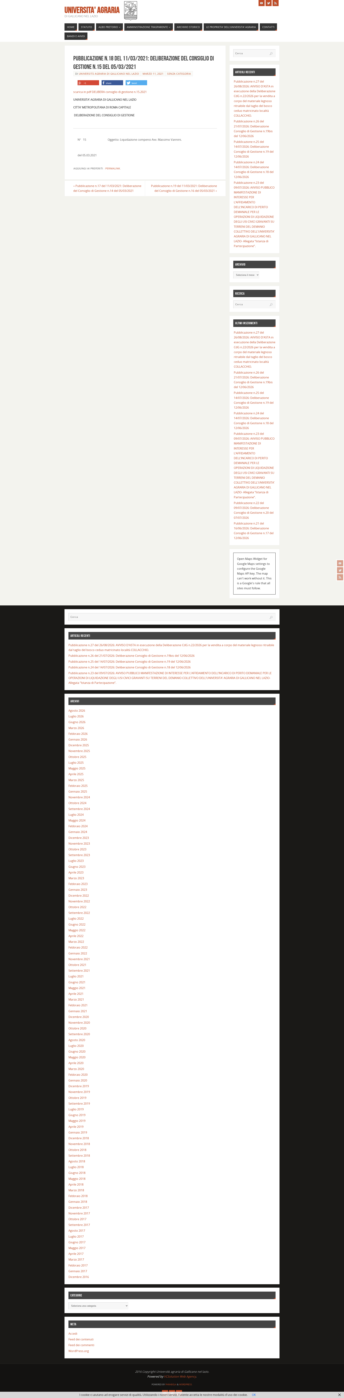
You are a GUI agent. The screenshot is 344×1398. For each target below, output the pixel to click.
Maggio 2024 (76, 820)
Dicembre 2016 (78, 1277)
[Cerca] (271, 53)
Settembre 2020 (79, 1034)
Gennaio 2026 (77, 739)
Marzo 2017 (76, 1259)
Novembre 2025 (79, 751)
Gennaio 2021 (77, 1011)
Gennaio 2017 (77, 1271)
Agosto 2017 (76, 1231)
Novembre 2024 (79, 797)
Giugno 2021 (76, 982)
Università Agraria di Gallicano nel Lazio (109, 73)
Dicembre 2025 (78, 745)
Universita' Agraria (92, 10)
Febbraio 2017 (78, 1265)
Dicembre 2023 (78, 838)
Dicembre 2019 (78, 1086)
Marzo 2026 (76, 728)
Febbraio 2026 (78, 734)
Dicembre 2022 (78, 896)
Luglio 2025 (76, 763)
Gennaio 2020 (77, 1080)
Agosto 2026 (76, 711)
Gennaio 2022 (77, 953)
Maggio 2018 (76, 1179)
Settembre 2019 (79, 1104)
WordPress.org (78, 1351)
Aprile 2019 (75, 1127)
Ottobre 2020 (77, 1028)
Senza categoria (179, 73)
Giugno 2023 (76, 867)
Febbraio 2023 (78, 884)
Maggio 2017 (76, 1248)
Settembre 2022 (79, 913)
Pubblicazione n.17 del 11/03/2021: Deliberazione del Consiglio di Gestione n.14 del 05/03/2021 (107, 188)
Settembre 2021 (79, 971)
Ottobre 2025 (77, 757)
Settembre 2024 (79, 809)
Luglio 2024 (76, 815)
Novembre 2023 (79, 844)
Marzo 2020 (76, 1069)
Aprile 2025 (75, 774)
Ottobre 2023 (77, 849)
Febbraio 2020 (78, 1075)
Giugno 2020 (76, 1051)
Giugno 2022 (76, 924)
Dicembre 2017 (78, 1208)
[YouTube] (340, 563)
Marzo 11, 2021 (153, 73)
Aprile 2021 (75, 994)
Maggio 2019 (76, 1121)
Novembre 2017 (79, 1213)
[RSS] (340, 577)
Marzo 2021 (76, 999)
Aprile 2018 (75, 1184)
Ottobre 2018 (77, 1150)
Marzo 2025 (76, 780)
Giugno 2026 (76, 722)
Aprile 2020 (75, 1063)
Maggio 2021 (76, 988)
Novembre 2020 (79, 1023)
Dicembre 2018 (78, 1138)
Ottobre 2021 (77, 965)
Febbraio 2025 (78, 786)
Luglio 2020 (76, 1046)
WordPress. (185, 1384)
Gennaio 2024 (77, 832)
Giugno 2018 (76, 1173)
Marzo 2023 (76, 878)
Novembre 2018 (79, 1144)
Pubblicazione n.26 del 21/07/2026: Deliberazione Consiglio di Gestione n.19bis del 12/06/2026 (131, 656)
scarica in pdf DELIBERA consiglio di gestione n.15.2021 (110, 92)
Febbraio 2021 (78, 1005)
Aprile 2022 (75, 936)
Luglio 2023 (76, 861)
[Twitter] (340, 570)
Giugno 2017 (76, 1242)
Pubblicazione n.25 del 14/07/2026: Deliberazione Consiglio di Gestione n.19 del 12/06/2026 (129, 662)
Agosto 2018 (76, 1161)
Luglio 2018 (76, 1167)
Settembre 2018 (79, 1156)
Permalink (112, 168)
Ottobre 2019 (77, 1098)
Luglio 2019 (76, 1109)
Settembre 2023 (79, 855)
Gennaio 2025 (77, 791)
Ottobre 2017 (77, 1219)
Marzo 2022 (76, 942)
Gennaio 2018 (77, 1202)
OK (254, 1395)
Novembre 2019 (79, 1092)
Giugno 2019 (76, 1115)
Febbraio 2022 (78, 947)
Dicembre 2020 (78, 1017)
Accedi (72, 1334)
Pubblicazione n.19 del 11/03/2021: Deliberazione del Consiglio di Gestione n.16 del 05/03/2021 (184, 188)
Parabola (171, 1384)
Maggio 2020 (76, 1057)
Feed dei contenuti (81, 1339)
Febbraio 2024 (78, 826)
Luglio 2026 (76, 716)
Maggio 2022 (76, 930)
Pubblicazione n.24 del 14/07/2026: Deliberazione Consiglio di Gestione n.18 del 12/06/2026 (129, 667)
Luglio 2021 (76, 976)
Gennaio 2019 (77, 1132)
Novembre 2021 (79, 959)
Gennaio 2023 (77, 890)
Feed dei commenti (81, 1345)
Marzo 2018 (76, 1190)
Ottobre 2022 (77, 907)
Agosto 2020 (76, 1040)
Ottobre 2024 (77, 803)
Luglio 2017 (76, 1236)
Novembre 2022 (79, 901)
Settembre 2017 (79, 1225)
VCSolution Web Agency (180, 1376)
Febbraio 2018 (78, 1196)
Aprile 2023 (75, 872)
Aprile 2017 (75, 1254)
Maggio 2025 (76, 768)
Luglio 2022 (76, 919)
